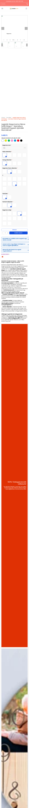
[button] (26, 8)
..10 (24, 39)
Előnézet (14, 229)
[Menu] (2, 8)
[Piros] (18, 140)
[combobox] (13, 4)
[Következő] (26, 28)
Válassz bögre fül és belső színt (10, 138)
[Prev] (2, 45)
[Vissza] (2, 28)
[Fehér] (2, 140)
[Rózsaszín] (12, 140)
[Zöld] (9, 140)
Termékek (8, 117)
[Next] (27, 45)
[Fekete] (21, 140)
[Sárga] (6, 140)
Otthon (3, 117)
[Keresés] (27, 4)
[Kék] (15, 140)
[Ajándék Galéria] (14, 8)
